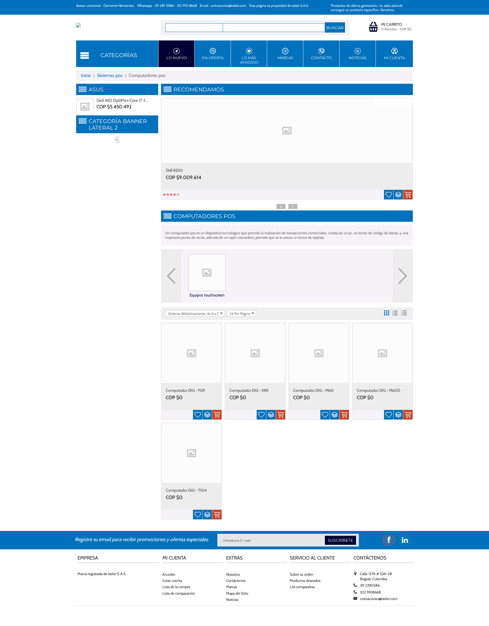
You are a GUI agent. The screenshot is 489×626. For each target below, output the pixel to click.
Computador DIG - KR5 (249, 390)
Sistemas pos (110, 75)
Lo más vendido (249, 59)
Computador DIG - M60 (313, 390)
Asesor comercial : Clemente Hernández (105, 5)
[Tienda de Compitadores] (111, 28)
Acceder (168, 574)
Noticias (357, 57)
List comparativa (302, 586)
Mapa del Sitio (237, 593)
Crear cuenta (172, 580)
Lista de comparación (178, 593)
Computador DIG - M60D (378, 390)
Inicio (86, 75)
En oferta (213, 57)
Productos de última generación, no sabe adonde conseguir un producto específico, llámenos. (367, 7)
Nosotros (233, 574)
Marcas (285, 57)
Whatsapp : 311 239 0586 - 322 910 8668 (167, 5)
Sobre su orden (301, 574)
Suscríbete (340, 540)
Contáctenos (235, 580)
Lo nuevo (176, 57)
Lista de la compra (176, 586)
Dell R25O (174, 170)
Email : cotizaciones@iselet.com (223, 5)
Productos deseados (305, 580)
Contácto (321, 57)
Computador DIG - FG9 (185, 390)
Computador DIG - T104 (186, 490)
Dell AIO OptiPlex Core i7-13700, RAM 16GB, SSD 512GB (123, 100)
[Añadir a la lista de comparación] (398, 194)
